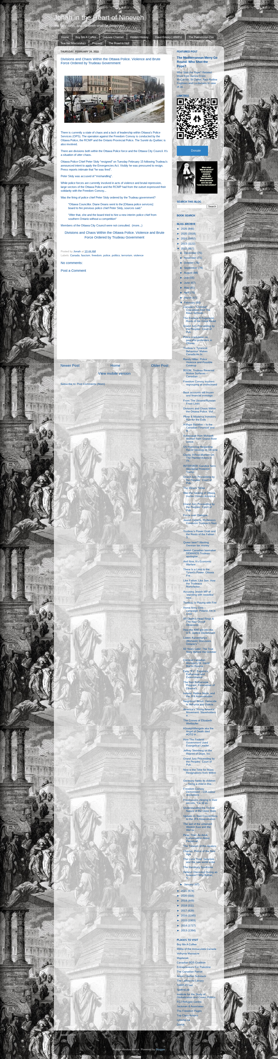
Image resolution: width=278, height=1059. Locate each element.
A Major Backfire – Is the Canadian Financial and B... (198, 427)
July (186, 277)
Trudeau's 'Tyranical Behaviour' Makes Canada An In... (195, 351)
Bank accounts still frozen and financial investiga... (199, 394)
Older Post (159, 365)
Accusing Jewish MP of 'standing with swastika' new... (198, 594)
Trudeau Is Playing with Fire (200, 602)
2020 (184, 895)
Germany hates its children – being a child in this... (199, 782)
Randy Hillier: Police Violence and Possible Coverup (197, 362)
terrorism (126, 255)
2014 (184, 925)
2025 (184, 233)
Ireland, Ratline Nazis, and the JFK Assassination (199, 695)
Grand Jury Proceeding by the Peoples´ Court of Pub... (199, 329)
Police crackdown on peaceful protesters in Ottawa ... (197, 340)
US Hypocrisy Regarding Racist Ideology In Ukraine (200, 448)
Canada (75, 255)
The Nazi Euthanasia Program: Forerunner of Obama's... (199, 685)
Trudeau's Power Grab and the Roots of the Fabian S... (199, 534)
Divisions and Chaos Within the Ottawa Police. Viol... (199, 410)
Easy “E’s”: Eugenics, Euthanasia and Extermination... (196, 674)
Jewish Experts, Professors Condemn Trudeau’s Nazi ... (200, 523)
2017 (184, 910)
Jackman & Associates (190, 1006)
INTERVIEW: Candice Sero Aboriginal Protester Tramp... (199, 469)
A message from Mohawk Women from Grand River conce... (200, 438)
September (191, 267)
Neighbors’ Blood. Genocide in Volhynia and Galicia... (200, 703)
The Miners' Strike (194, 488)
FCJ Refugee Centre (189, 1001)
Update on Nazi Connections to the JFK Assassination (200, 817)
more (136, 225)
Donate (196, 150)
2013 (184, 930)
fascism (85, 255)
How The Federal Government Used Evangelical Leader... (197, 742)
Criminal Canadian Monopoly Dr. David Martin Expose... (196, 663)
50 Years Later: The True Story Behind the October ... (199, 652)
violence (139, 255)
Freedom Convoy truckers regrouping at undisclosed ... (200, 384)
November (190, 257)
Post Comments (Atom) (91, 384)
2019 (184, 900)
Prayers (97, 43)
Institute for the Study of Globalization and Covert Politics (196, 996)
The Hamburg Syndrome (198, 867)
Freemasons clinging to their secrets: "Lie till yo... (200, 801)
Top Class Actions (187, 1015)
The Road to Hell (119, 43)
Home (65, 37)
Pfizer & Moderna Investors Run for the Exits (199, 418)
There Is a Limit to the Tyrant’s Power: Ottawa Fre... (198, 572)
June (187, 282)
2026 (184, 228)
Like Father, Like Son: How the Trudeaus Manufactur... (199, 583)
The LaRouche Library (190, 980)
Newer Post (70, 365)
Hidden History (139, 37)
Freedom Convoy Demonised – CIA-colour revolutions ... (199, 791)
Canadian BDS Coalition (191, 962)
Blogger (160, 1049)
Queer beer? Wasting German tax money (196, 544)
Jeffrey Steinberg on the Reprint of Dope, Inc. (197, 752)
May (187, 287)
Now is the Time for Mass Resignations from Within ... (199, 772)
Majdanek (183, 958)
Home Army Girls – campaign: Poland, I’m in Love (199, 610)
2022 (184, 248)
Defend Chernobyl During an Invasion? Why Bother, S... (200, 875)
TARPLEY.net (185, 985)
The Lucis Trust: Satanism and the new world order (199, 861)
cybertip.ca (183, 1020)
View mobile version (114, 373)
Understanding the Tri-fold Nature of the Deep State (199, 809)
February (190, 302)
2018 (184, 905)
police (106, 255)
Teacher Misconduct (73, 43)
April (187, 292)
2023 (184, 243)
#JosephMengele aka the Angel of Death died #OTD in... (198, 731)
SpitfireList (183, 989)
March (188, 297)
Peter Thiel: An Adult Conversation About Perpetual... (196, 838)
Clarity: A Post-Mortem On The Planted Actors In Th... (198, 457)
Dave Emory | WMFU (168, 37)
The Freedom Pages (189, 1011)
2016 (184, 915)
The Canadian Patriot (189, 971)
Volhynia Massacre (188, 953)
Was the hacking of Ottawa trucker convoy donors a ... (199, 496)
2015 (184, 920)
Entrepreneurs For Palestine (194, 967)
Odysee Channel (113, 37)
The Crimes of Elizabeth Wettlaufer (197, 722)
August (188, 272)
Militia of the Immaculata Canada (196, 949)
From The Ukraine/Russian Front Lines (199, 402)
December (190, 253)
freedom (97, 255)
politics (116, 255)
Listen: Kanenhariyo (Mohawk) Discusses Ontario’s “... (197, 640)
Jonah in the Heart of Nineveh (99, 17)
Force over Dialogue (195, 515)
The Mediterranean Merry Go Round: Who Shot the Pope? (197, 62)
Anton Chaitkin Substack (191, 976)
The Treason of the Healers (199, 846)
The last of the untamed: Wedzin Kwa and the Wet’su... (198, 827)
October (189, 262)
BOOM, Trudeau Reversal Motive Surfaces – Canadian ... (198, 373)
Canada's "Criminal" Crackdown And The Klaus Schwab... (196, 310)
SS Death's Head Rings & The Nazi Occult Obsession (198, 621)
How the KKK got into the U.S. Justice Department (199, 631)
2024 (184, 238)
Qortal (180, 1024)
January (189, 884)
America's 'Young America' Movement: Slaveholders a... (199, 712)
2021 (184, 890)
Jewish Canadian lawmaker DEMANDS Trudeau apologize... (199, 553)
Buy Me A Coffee (85, 37)
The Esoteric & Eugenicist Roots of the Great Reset (199, 320)
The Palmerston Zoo (201, 37)
